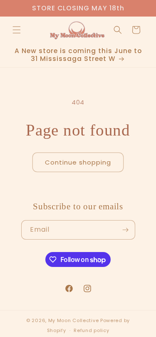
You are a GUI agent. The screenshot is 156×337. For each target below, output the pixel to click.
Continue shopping (78, 162)
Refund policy (91, 330)
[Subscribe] (125, 230)
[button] (16, 30)
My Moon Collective (73, 320)
